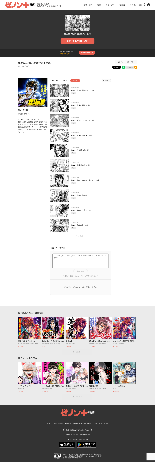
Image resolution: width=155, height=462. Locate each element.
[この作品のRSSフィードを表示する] (135, 67)
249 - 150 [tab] (55, 80)
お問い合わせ (58, 423)
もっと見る (79, 236)
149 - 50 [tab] (64, 80)
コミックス (110, 5)
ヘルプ (49, 423)
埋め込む (130, 67)
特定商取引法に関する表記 (82, 423)
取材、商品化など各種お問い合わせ (77, 430)
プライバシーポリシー (100, 423)
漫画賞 (122, 5)
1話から (107, 80)
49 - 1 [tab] (75, 80)
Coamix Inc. (75, 434)
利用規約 (68, 423)
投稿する (80, 271)
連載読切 (88, 5)
